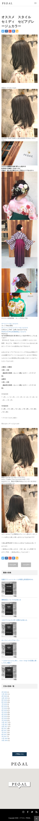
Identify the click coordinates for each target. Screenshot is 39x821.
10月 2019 (5, 698)
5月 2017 (4, 736)
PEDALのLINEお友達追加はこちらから (14, 331)
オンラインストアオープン (11, 640)
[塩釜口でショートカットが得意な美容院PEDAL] (9, 589)
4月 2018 (4, 714)
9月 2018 (4, 700)
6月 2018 (4, 710)
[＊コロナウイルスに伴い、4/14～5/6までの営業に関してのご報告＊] (9, 672)
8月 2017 (4, 730)
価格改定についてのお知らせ (11, 600)
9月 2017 (4, 728)
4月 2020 (4, 696)
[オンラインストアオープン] (9, 650)
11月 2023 (5, 694)
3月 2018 (4, 716)
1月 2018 (4, 720)
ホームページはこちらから (10, 323)
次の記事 (26, 564)
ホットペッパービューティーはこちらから (15, 327)
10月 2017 (5, 726)
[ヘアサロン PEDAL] (7, 3)
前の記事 (13, 564)
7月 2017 (4, 732)
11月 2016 (5, 738)
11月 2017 (5, 724)
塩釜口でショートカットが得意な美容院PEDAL (17, 579)
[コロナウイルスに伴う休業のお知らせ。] (9, 629)
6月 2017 (4, 734)
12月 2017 (5, 722)
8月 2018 (4, 702)
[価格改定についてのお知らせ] (9, 609)
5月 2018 (4, 712)
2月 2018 (4, 718)
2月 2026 (4, 692)
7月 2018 (4, 704)
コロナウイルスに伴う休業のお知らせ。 (15, 620)
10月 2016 (5, 740)
